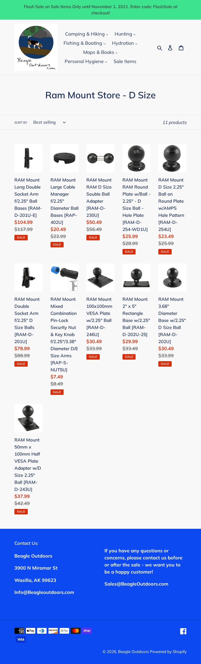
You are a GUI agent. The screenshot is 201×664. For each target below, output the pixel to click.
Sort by (20, 122)
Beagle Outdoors (133, 651)
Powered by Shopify (168, 651)
